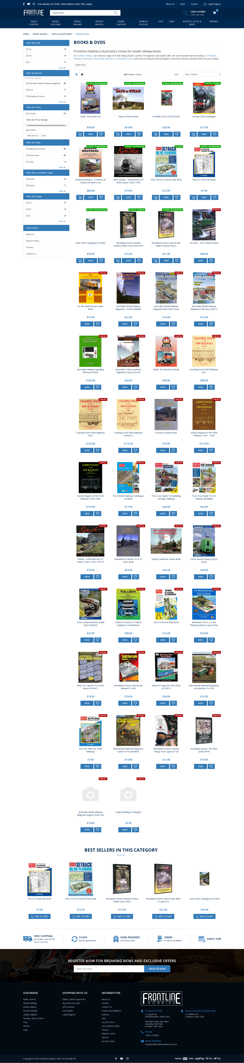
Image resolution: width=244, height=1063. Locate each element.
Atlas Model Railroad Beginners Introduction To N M (204, 687)
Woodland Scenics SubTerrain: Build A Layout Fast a (166, 244)
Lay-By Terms (108, 1022)
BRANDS (214, 21)
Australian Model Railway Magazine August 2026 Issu (90, 813)
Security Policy (108, 1041)
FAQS (182, 4)
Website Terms (109, 1033)
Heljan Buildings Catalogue (128, 812)
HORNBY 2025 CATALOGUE (166, 116)
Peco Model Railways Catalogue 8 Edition (128, 497)
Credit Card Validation (111, 1010)
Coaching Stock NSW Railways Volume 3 (128, 434)
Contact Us (31, 253)
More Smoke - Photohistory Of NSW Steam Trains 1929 (128, 181)
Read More (81, 64)
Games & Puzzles (143, 23)
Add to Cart (41, 916)
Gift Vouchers (68, 1007)
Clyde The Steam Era (90, 116)
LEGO (171, 21)
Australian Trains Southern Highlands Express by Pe (128, 371)
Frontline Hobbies (84, 55)
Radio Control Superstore (74, 999)
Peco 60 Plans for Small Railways (90, 750)
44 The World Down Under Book (90, 307)
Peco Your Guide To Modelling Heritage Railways (166, 497)
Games (26, 1026)
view (90, 134)
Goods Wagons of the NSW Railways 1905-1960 (90, 497)
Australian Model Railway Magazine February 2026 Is (204, 307)
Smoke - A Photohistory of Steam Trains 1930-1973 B (90, 560)
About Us (170, 4)
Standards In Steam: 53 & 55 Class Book (128, 560)
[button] (101, 134)
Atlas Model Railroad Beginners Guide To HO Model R (128, 750)
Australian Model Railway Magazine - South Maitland (128, 307)
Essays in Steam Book (166, 432)
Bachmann (88, 58)
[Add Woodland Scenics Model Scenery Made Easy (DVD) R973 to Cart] (117, 260)
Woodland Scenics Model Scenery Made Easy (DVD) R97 (128, 244)
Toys (160, 21)
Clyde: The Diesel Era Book (166, 369)
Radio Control (34, 23)
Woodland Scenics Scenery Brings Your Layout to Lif (166, 750)
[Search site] (115, 13)
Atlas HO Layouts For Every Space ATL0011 (90, 687)
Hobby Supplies (121, 23)
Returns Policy (32, 240)
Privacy (105, 1029)
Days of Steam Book (128, 116)
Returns (105, 1037)
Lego (25, 1029)
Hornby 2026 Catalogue (204, 116)
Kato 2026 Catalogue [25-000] (90, 242)
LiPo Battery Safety (110, 1026)
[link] (24, 4)
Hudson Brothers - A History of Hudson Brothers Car (90, 181)
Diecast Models (99, 23)
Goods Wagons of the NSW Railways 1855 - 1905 (204, 434)
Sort (176, 74)
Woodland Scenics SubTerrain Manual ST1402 (128, 687)
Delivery (105, 1014)
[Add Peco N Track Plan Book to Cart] (193, 197)
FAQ (104, 1018)
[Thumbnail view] (76, 74)
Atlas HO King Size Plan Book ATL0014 (166, 687)
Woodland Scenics (125, 58)
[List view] (82, 74)
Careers (29, 247)
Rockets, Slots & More (192, 23)
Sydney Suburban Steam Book (166, 559)
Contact (194, 4)
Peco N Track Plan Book (204, 179)
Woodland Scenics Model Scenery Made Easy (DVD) (122, 900)
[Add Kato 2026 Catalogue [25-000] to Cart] (79, 260)
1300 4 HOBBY (198, 11)
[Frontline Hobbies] (33, 13)
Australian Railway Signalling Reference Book (90, 371)
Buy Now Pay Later (71, 1003)
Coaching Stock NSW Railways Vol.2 (90, 434)
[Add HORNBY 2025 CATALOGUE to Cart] (155, 134)
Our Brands (67, 1010)
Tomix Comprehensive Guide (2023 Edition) (90, 623)
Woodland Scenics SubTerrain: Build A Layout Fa (163, 900)
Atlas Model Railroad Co (105, 58)
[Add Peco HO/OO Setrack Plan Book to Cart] (155, 197)
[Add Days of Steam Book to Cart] (117, 134)
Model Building (56, 23)
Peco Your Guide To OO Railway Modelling (204, 497)
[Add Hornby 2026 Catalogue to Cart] (193, 134)
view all (62, 67)
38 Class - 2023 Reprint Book (204, 242)
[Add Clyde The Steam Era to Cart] (79, 134)
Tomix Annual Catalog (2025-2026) (204, 560)
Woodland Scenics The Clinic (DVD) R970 (203, 750)
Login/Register (69, 1014)
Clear (44, 135)
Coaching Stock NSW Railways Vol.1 (204, 371)
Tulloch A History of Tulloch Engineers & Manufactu (128, 623)
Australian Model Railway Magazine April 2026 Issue (166, 307)
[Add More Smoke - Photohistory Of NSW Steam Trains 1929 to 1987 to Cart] (117, 197)
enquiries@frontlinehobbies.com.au (161, 1044)
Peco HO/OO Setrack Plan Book (166, 179)
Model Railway (77, 23)
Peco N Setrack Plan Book (166, 622)
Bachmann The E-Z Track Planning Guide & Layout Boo (204, 623)
